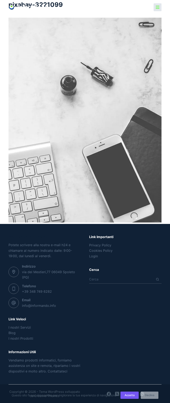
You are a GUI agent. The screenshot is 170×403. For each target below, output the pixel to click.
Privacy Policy (100, 245)
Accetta (130, 395)
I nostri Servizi (19, 327)
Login (93, 256)
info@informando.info (39, 305)
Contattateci (57, 371)
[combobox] (121, 279)
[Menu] (158, 7)
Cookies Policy (101, 250)
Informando (33, 7)
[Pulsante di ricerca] (157, 279)
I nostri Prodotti (20, 338)
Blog (12, 333)
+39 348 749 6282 (37, 291)
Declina (149, 395)
